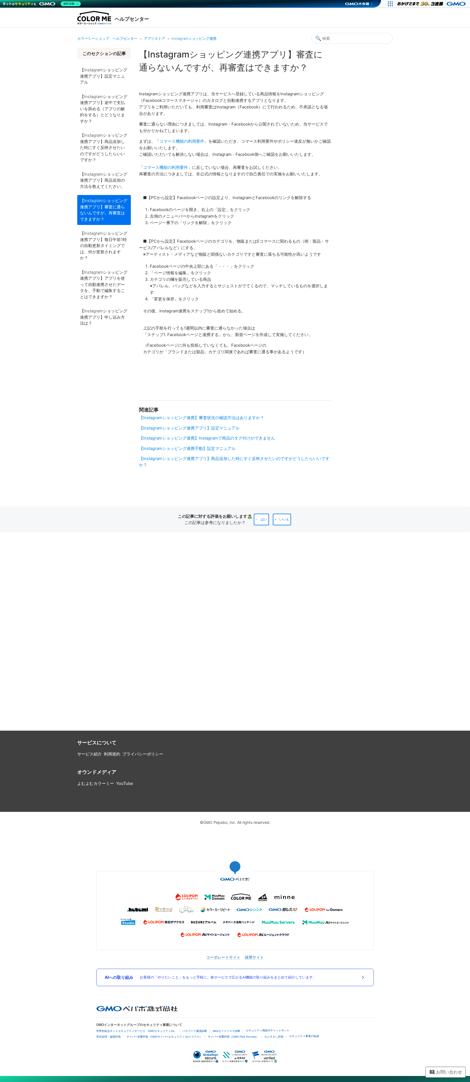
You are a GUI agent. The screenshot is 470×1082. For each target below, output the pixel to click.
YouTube (124, 783)
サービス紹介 (89, 754)
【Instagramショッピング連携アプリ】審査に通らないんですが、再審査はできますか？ (103, 210)
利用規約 (112, 754)
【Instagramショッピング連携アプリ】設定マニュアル (103, 76)
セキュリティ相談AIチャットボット (267, 1030)
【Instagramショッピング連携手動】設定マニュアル (187, 448)
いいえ (284, 519)
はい (264, 519)
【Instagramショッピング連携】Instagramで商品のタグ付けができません (207, 438)
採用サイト (254, 957)
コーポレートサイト (223, 957)
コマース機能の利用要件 (181, 141)
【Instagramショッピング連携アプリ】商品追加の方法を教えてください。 (103, 180)
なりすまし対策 (273, 1036)
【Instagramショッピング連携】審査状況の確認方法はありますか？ (201, 417)
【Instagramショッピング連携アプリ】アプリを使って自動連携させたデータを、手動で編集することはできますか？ (103, 284)
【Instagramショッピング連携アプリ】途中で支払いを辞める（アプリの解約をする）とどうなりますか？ (103, 109)
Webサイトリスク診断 (226, 1030)
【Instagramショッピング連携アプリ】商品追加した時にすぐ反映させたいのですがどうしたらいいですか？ (103, 147)
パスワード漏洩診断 (195, 1030)
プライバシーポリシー (142, 754)
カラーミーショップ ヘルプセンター (107, 38)
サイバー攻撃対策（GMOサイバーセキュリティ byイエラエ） (164, 1036)
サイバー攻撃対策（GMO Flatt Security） (233, 1036)
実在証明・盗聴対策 (108, 1036)
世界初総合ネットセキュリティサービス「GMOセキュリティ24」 (136, 1030)
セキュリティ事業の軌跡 (304, 1036)
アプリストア (154, 38)
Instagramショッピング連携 (194, 38)
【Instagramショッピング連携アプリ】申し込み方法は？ (103, 317)
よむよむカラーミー (95, 783)
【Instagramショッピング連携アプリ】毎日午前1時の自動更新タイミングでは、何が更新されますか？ (103, 245)
